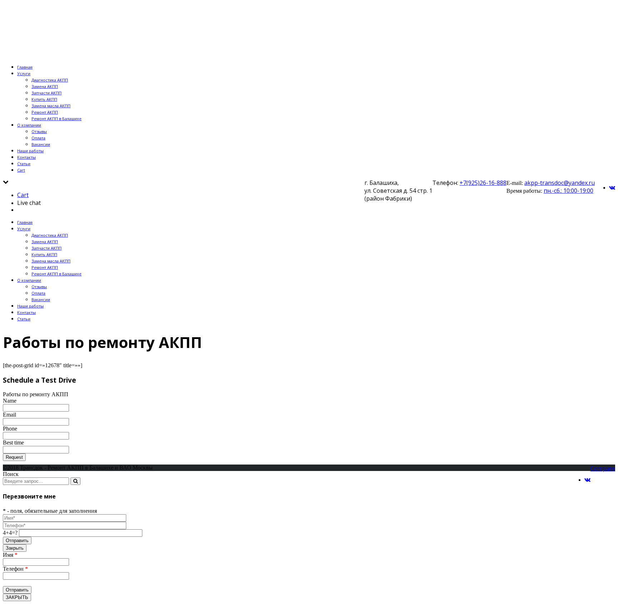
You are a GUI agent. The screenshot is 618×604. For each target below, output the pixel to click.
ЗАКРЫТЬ (17, 597)
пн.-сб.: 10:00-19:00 (568, 191)
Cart (21, 170)
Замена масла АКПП (50, 105)
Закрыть (15, 548)
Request (14, 457)
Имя (10, 555)
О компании (29, 125)
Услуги (23, 73)
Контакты (26, 157)
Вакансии (40, 144)
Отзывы (39, 131)
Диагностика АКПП (49, 80)
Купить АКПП (44, 99)
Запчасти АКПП (46, 92)
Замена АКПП (44, 86)
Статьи (23, 163)
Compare (602, 468)
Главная (25, 67)
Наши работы (30, 150)
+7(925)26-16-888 (483, 183)
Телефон (15, 569)
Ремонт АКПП (44, 112)
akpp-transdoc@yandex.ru (559, 183)
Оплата (38, 138)
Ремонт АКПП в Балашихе (56, 118)
